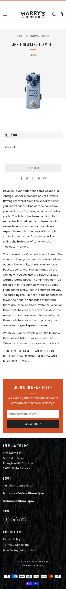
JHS (33, 55)
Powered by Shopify (33, 565)
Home (19, 36)
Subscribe (31, 423)
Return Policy (11, 539)
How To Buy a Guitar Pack (20, 550)
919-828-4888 (12, 453)
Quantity (11, 147)
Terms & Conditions (16, 545)
